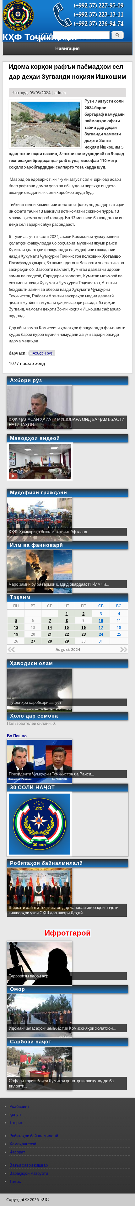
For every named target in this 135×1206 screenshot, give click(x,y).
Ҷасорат (17, 1152)
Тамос (15, 1181)
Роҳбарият (19, 1106)
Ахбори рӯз (43, 353)
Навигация (67, 48)
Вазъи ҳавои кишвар (28, 1165)
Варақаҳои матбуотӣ (28, 1173)
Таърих (16, 1122)
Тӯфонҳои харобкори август (35, 702)
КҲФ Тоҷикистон (40, 37)
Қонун (15, 1114)
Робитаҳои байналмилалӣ (33, 1135)
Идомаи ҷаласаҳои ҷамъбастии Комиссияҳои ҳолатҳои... (62, 1028)
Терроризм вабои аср (28, 976)
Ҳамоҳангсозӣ (22, 1144)
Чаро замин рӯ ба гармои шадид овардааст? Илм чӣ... (59, 584)
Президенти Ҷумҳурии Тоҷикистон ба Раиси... (51, 774)
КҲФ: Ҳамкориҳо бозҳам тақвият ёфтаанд (48, 531)
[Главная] (18, 29)
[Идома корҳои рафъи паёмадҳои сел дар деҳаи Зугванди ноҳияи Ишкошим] (45, 147)
